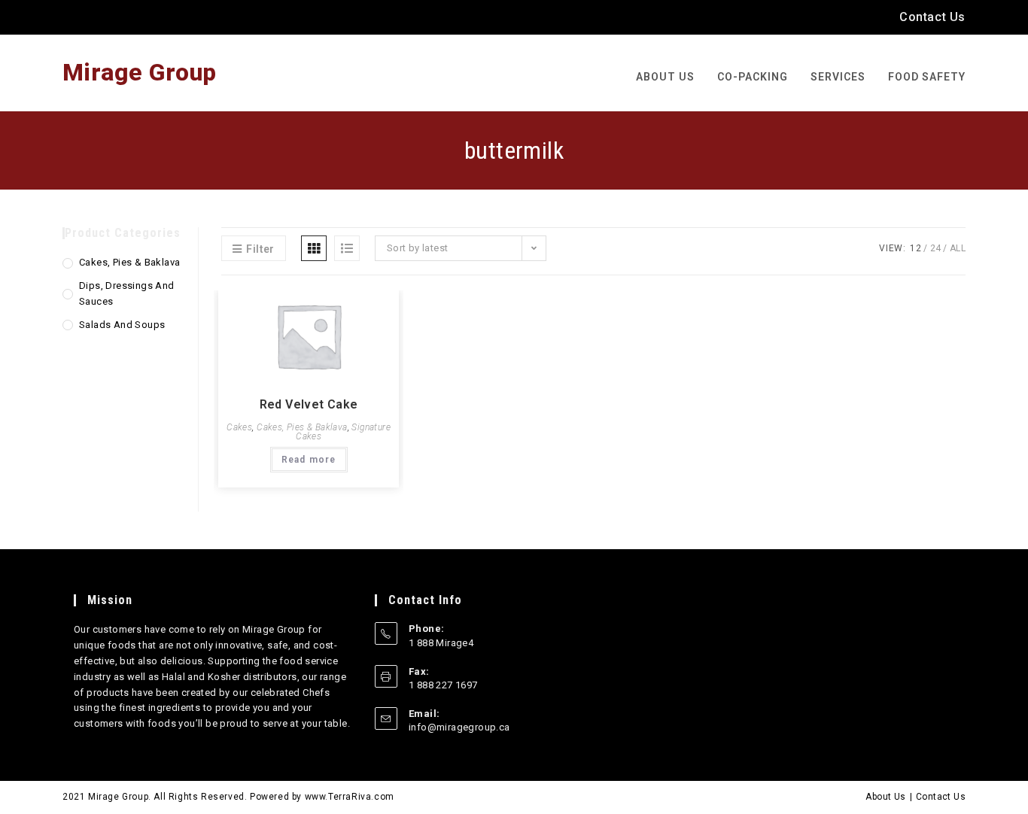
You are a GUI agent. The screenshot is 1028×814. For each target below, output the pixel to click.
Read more (308, 459)
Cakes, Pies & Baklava (302, 427)
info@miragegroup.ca (459, 727)
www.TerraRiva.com (349, 796)
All (958, 248)
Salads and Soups (122, 324)
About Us (885, 796)
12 (915, 248)
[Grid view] (314, 248)
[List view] (347, 248)
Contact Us (932, 17)
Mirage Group (139, 72)
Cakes (239, 427)
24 (935, 248)
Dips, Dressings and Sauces (127, 293)
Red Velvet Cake (309, 404)
